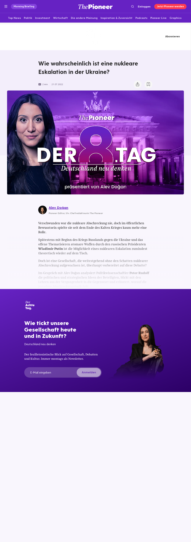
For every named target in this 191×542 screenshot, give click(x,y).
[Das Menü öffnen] (5, 6)
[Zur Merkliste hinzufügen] (148, 84)
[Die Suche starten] (132, 6)
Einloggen (144, 6)
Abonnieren (172, 36)
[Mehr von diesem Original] (95, 36)
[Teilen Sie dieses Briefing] (138, 84)
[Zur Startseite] (95, 6)
